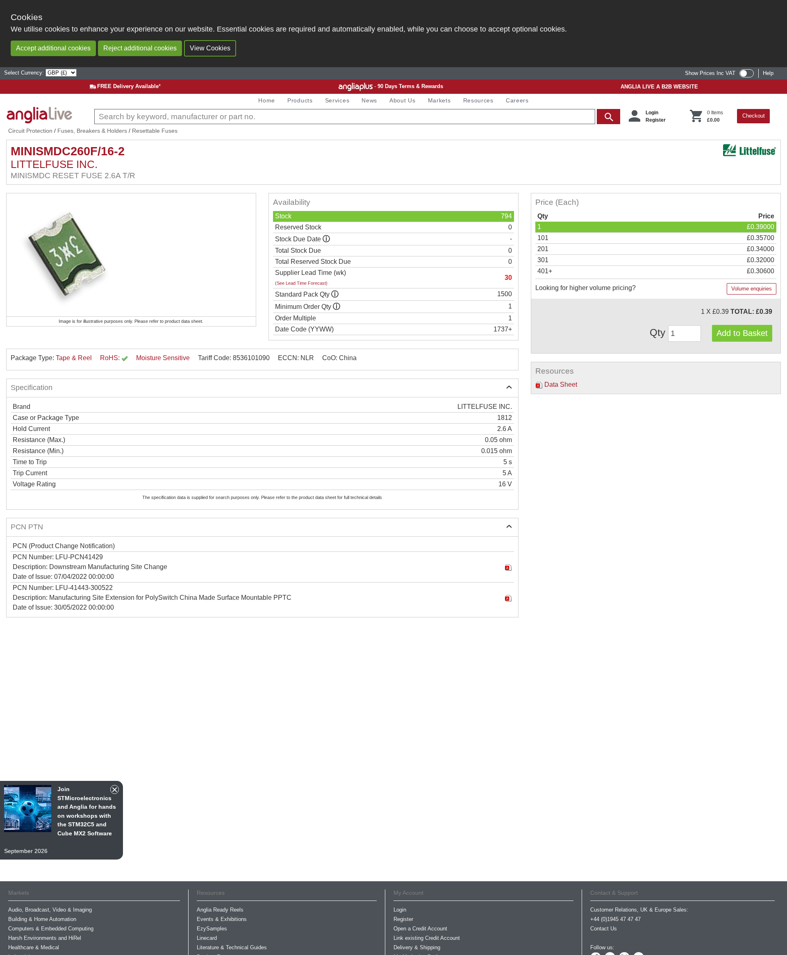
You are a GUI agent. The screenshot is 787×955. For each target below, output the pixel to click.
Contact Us (603, 929)
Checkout (753, 116)
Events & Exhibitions (222, 919)
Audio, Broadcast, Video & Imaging (50, 910)
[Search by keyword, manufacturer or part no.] (356, 116)
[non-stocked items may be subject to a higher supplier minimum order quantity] (335, 294)
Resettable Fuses (154, 130)
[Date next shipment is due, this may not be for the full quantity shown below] (326, 239)
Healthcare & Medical (33, 947)
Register (656, 120)
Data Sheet (560, 384)
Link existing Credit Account (427, 938)
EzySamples (212, 929)
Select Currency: (24, 73)
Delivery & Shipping (417, 947)
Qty (659, 332)
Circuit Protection (30, 130)
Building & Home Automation (42, 919)
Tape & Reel (74, 357)
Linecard (207, 938)
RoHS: (110, 357)
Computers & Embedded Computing (50, 929)
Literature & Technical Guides (232, 947)
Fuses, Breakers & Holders (92, 130)
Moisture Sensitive (163, 357)
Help (768, 73)
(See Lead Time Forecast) (301, 283)
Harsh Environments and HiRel (44, 938)
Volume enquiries (751, 289)
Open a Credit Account (420, 929)
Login (652, 113)
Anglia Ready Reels (220, 910)
